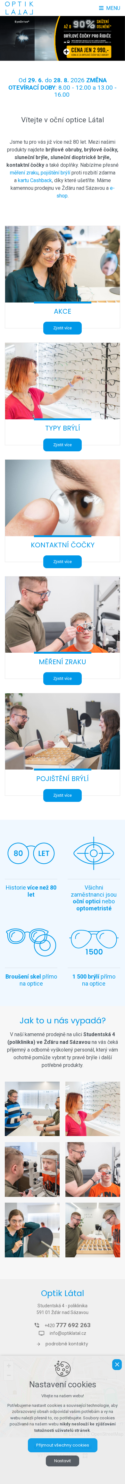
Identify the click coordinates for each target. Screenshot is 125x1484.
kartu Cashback (35, 180)
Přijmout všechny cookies (62, 1445)
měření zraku (24, 173)
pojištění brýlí (55, 173)
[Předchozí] (114, 38)
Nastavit (62, 1461)
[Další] (10, 38)
